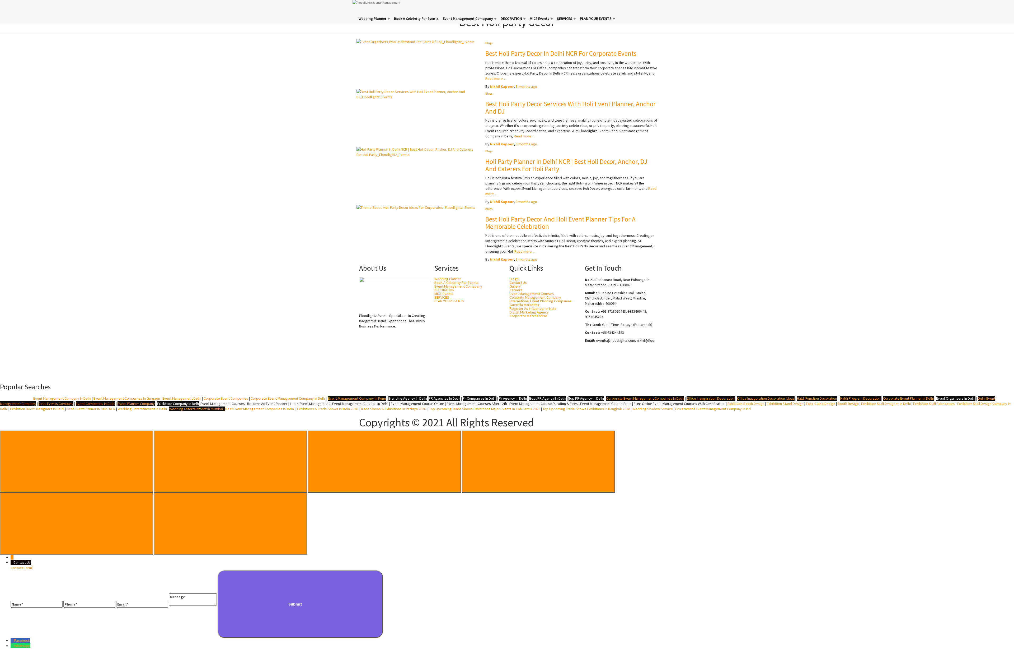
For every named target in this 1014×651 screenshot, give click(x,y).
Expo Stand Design (820, 403)
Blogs (488, 43)
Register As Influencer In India (533, 308)
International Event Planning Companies (541, 301)
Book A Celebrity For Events (416, 18)
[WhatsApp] (12, 645)
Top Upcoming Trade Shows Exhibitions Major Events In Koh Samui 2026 (484, 409)
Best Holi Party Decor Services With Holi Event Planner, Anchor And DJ (570, 108)
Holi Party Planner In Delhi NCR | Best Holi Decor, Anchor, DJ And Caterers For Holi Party (566, 165)
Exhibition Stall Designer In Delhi (886, 403)
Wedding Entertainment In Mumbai (196, 409)
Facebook (22, 640)
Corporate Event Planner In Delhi (908, 398)
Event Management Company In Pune (357, 398)
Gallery (515, 286)
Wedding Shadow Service (652, 409)
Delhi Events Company (56, 403)
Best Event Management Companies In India (259, 409)
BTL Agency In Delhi (16, 398)
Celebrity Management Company (535, 297)
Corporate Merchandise (528, 316)
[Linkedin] (619, 365)
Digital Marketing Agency (529, 312)
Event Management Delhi (181, 398)
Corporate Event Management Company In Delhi (288, 398)
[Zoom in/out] (538, 461)
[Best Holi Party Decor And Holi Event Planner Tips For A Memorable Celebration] (415, 207)
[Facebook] (591, 365)
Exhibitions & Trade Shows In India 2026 (328, 409)
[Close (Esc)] (76, 461)
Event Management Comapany (468, 18)
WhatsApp (22, 645)
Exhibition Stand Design (785, 403)
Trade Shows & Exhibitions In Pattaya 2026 (394, 409)
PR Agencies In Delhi (444, 398)
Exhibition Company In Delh (178, 403)
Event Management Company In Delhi (62, 398)
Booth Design (848, 403)
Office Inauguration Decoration (711, 398)
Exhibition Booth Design (745, 403)
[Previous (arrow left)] (76, 524)
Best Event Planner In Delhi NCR (90, 409)
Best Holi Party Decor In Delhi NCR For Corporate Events (560, 53)
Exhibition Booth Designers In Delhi (37, 409)
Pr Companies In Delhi (479, 398)
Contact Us (518, 282)
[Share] (230, 461)
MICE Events (540, 18)
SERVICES (565, 18)
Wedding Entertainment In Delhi (142, 409)
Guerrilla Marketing (524, 305)
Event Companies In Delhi (95, 403)
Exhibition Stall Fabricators (934, 403)
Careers (516, 290)
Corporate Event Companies (226, 398)
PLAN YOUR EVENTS (596, 18)
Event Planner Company (136, 403)
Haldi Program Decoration (860, 398)
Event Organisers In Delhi (955, 398)
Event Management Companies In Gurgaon (126, 398)
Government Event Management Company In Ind (713, 409)
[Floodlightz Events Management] (413, 6)
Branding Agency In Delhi (407, 398)
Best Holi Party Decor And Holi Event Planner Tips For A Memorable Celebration (560, 223)
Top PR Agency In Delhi (586, 398)
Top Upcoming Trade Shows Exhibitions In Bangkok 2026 (586, 409)
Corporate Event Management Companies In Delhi (645, 398)
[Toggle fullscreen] (384, 461)
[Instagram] (605, 365)
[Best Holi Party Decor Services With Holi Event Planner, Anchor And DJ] (416, 93)
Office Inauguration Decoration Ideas (766, 398)
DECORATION (512, 18)
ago (526, 86)
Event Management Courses (532, 294)
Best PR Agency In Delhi (547, 398)
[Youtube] (633, 365)
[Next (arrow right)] (230, 524)
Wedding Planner (373, 18)
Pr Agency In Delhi (513, 398)
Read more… (495, 78)
